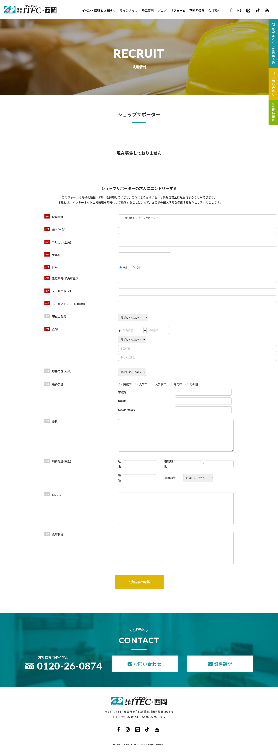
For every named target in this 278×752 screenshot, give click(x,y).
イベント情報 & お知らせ (99, 10)
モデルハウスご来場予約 (273, 46)
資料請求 (223, 663)
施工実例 (148, 10)
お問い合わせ (148, 663)
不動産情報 (196, 10)
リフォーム (178, 10)
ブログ (162, 10)
